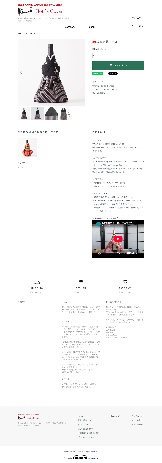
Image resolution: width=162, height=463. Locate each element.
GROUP (92, 27)
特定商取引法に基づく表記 (103, 85)
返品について (97, 82)
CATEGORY (70, 27)
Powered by (68, 458)
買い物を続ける (98, 93)
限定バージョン (31, 33)
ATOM (118, 416)
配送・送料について (86, 420)
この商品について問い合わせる (104, 89)
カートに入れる (121, 65)
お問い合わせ (137, 424)
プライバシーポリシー (87, 437)
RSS (112, 416)
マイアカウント (138, 17)
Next (81, 73)
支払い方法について (86, 428)
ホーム (20, 33)
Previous (21, 73)
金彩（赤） (22, 162)
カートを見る (137, 420)
